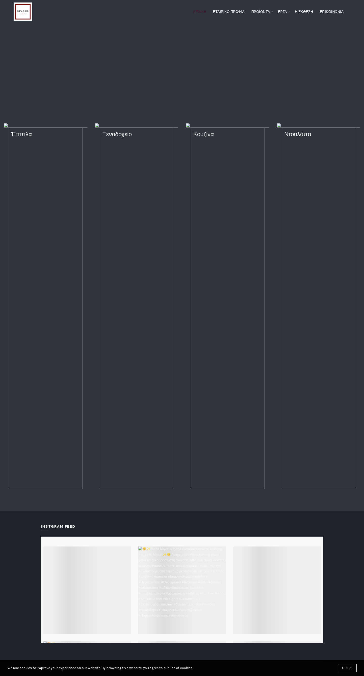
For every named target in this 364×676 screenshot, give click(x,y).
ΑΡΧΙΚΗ (199, 12)
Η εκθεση (304, 12)
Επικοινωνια (332, 12)
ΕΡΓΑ (282, 12)
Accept (347, 668)
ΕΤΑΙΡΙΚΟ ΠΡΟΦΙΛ (229, 12)
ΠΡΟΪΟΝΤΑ (260, 12)
